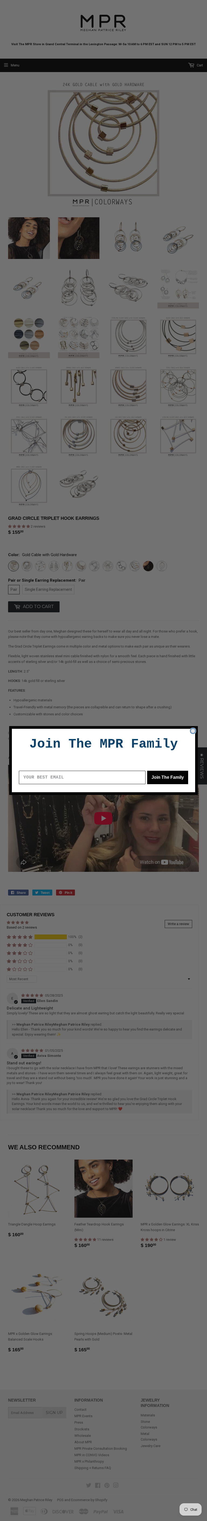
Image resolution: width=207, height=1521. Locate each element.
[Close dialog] (193, 731)
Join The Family (167, 777)
